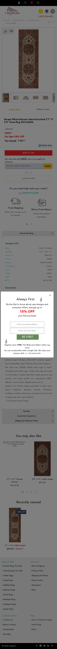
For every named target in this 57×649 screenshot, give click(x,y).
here (27, 353)
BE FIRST (27, 337)
